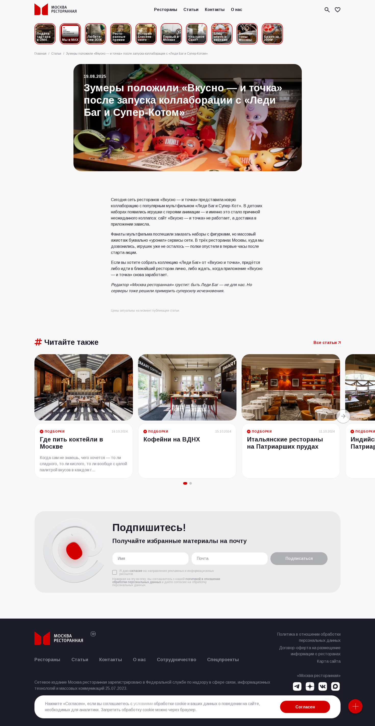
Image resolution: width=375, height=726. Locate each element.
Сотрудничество (176, 659)
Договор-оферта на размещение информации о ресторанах (310, 651)
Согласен (305, 707)
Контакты (214, 9)
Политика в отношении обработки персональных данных (309, 637)
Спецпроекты (223, 659)
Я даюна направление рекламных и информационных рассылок (166, 572)
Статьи (190, 9)
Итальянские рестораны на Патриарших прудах (285, 443)
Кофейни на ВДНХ (171, 439)
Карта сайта (329, 661)
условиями (143, 704)
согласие (135, 571)
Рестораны (165, 9)
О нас (236, 9)
